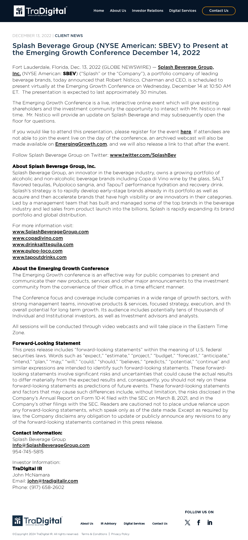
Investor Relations (147, 11)
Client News (69, 36)
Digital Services (182, 11)
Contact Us (218, 11)
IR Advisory (108, 523)
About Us (118, 11)
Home (99, 11)
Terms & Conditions (94, 533)
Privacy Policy (120, 533)
